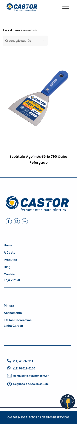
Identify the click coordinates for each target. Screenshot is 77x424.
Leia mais (25, 169)
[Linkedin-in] (25, 221)
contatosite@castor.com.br (31, 375)
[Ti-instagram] (17, 221)
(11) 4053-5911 (23, 361)
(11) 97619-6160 (24, 368)
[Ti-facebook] (9, 221)
